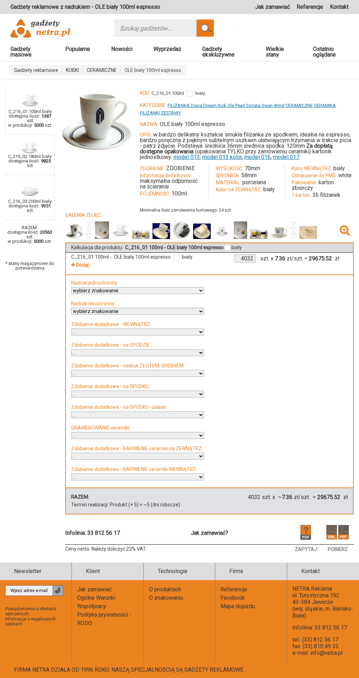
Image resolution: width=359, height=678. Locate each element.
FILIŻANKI (150, 112)
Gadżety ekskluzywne (218, 52)
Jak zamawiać (272, 7)
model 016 (257, 157)
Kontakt (339, 7)
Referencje (310, 7)
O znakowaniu (166, 597)
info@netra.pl (326, 653)
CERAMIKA (325, 105)
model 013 (187, 157)
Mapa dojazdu (238, 606)
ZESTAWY (171, 112)
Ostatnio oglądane (324, 52)
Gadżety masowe (21, 52)
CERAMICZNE (102, 70)
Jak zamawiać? (209, 533)
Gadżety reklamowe (36, 70)
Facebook (233, 597)
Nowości (122, 49)
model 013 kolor (222, 157)
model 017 (286, 157)
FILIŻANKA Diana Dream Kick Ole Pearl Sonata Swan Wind (226, 105)
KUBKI (72, 70)
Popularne (77, 49)
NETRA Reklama (312, 588)
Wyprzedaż (167, 49)
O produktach (165, 589)
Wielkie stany (275, 52)
